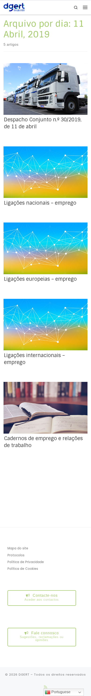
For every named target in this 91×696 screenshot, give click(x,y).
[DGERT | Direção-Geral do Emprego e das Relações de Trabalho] (14, 7)
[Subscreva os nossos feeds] (45, 687)
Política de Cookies (22, 569)
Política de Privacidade (25, 562)
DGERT (24, 674)
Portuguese (60, 692)
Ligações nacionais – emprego (40, 203)
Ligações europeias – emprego (40, 279)
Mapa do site (17, 548)
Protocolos (15, 555)
